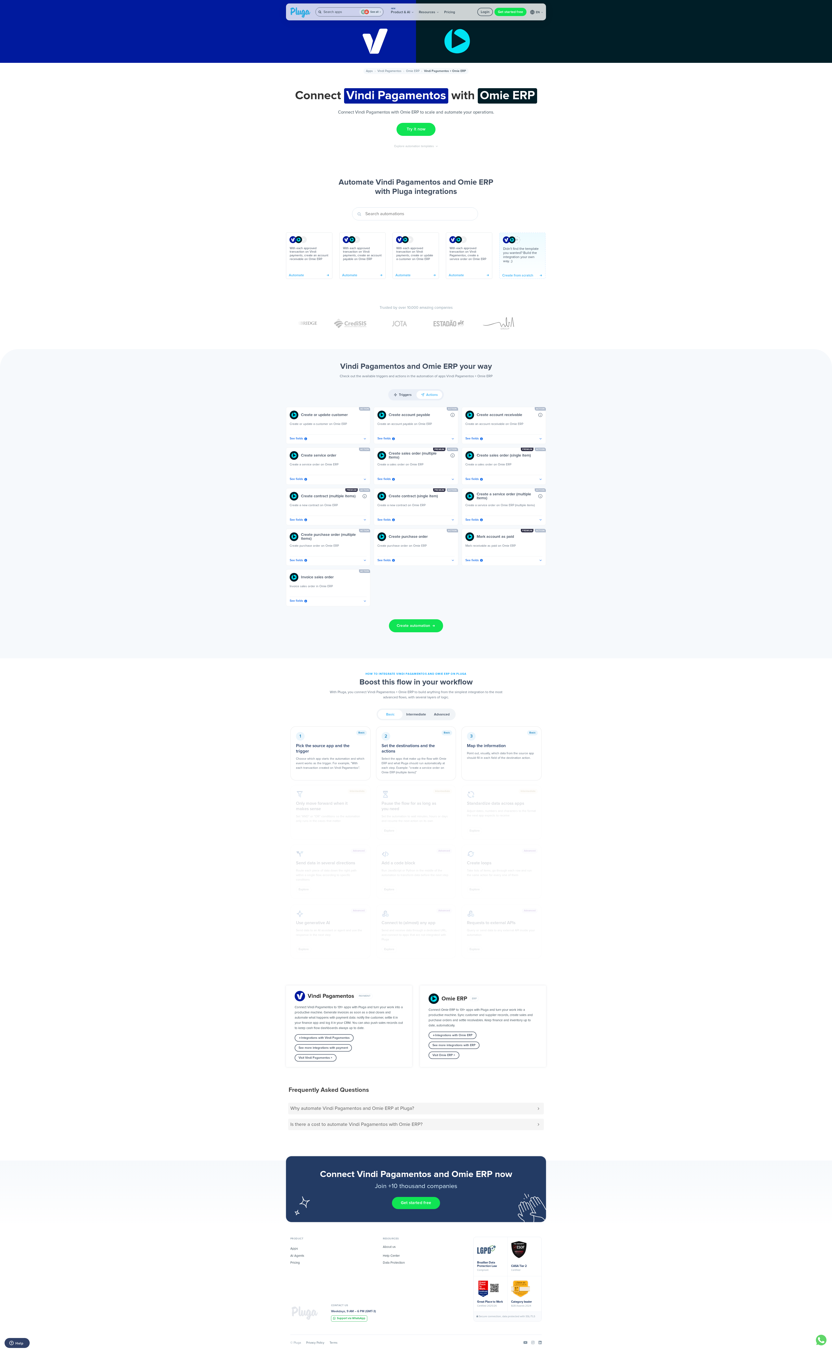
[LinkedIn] (540, 1343)
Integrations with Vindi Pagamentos (325, 1037)
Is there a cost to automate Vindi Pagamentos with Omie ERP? (356, 1124)
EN (538, 12)
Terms (334, 1342)
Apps (369, 71)
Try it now (416, 129)
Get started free (510, 12)
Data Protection (394, 1262)
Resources (427, 12)
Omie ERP (412, 71)
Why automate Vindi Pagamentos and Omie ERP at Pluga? (352, 1108)
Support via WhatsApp (351, 1318)
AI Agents (297, 1255)
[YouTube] (525, 1343)
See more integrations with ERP (454, 1045)
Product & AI (401, 11)
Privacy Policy (315, 1342)
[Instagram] (533, 1343)
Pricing (449, 12)
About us (389, 1247)
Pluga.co (300, 12)
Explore (389, 830)
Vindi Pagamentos (389, 71)
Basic (390, 714)
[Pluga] (304, 1312)
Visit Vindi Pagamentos (314, 1057)
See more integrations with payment (323, 1047)
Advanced (442, 714)
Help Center (391, 1255)
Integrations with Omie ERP (454, 1035)
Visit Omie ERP (442, 1055)
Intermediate (416, 714)
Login (485, 12)
